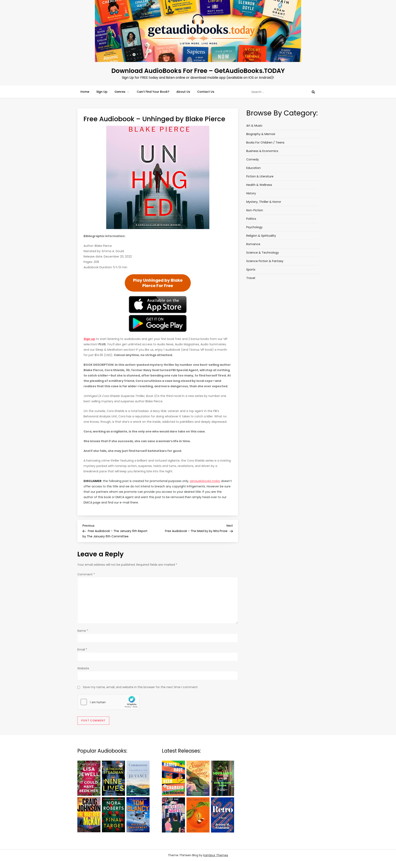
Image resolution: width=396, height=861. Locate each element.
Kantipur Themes (215, 855)
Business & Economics (262, 151)
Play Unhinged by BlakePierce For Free (158, 283)
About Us (183, 92)
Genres (119, 92)
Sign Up (101, 92)
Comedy (252, 159)
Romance (253, 244)
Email (82, 649)
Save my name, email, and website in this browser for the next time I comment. (140, 687)
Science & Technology (262, 253)
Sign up (89, 339)
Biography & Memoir (260, 134)
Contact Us (205, 92)
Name (82, 631)
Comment (86, 574)
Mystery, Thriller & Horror (263, 202)
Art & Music (254, 126)
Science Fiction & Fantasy (264, 261)
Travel (250, 278)
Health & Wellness (259, 185)
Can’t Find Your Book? (153, 92)
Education (253, 168)
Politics (251, 219)
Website (83, 668)
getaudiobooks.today (205, 481)
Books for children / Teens (265, 142)
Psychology (254, 227)
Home (84, 92)
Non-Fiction (254, 210)
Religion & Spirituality (261, 236)
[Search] (313, 92)
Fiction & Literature (259, 176)
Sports (250, 269)
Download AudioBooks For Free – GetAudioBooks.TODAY (198, 70)
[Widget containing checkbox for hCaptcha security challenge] (108, 702)
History (251, 193)
